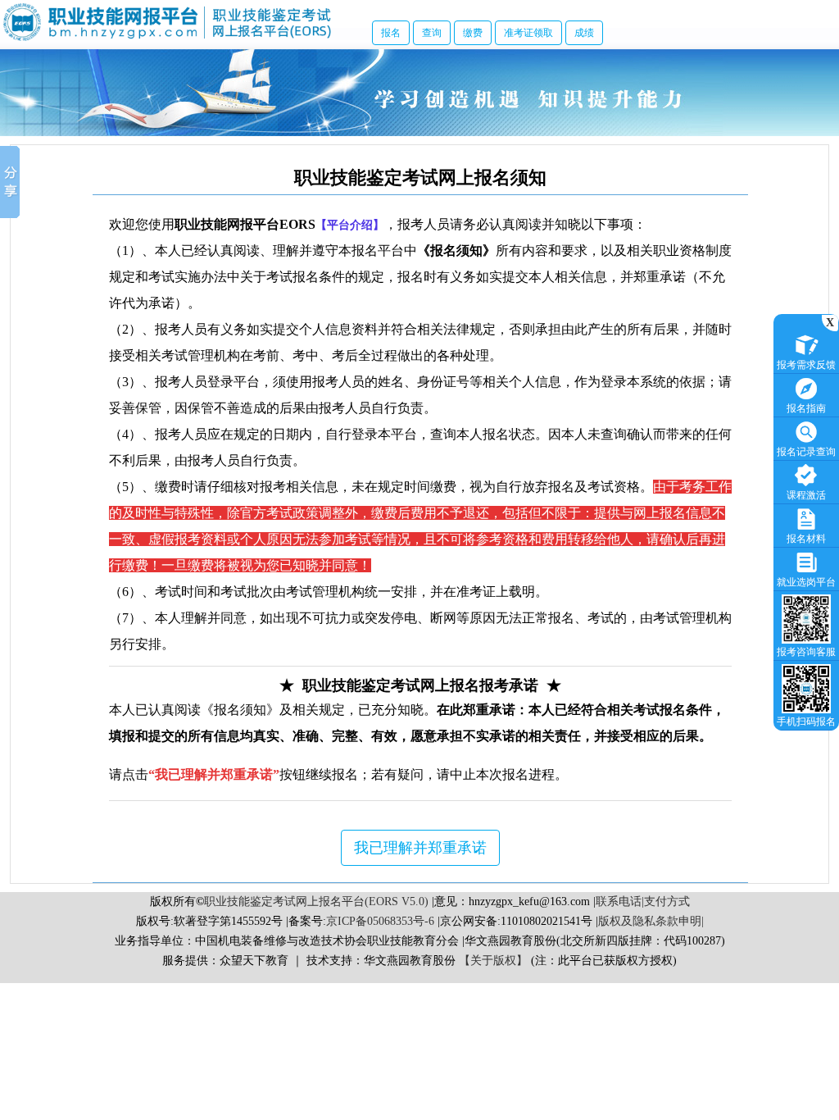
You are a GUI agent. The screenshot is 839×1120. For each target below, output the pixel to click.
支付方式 (667, 901)
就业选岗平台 (806, 582)
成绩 (584, 33)
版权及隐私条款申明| (651, 921)
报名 (391, 33)
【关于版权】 (493, 960)
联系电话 (619, 901)
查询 (432, 33)
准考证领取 (528, 33)
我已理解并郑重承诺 (420, 848)
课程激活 (806, 495)
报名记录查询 (806, 452)
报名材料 (806, 538)
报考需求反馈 (806, 365)
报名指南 (806, 408)
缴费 (473, 33)
